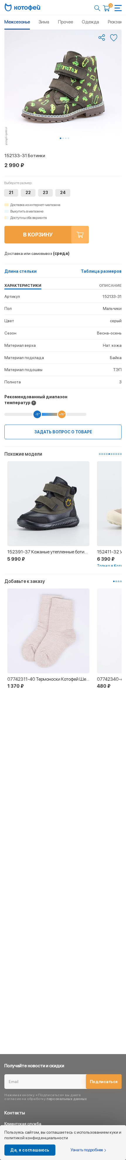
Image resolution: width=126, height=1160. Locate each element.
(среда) (36, 253)
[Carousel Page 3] (66, 138)
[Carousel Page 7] (114, 454)
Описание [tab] (110, 285)
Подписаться (104, 1081)
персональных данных (67, 1099)
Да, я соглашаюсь (30, 1150)
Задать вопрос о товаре (63, 432)
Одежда (90, 22)
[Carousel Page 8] (116, 454)
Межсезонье (17, 22)
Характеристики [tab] (22, 285)
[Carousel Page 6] (111, 454)
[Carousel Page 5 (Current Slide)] (109, 454)
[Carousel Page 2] (63, 138)
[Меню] (118, 8)
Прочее (65, 22)
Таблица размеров (101, 271)
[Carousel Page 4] (68, 138)
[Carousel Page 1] (100, 454)
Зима (44, 22)
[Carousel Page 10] (121, 454)
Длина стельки (20, 271)
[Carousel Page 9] (118, 454)
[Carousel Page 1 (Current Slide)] (60, 138)
